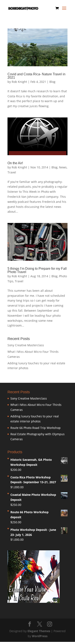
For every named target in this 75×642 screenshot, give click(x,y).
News (63, 167)
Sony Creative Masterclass (26, 345)
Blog (52, 82)
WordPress (40, 636)
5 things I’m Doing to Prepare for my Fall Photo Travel (37, 270)
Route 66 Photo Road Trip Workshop (35, 428)
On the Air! (15, 163)
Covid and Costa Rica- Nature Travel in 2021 (36, 75)
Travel (12, 172)
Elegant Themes (39, 631)
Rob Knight (19, 82)
